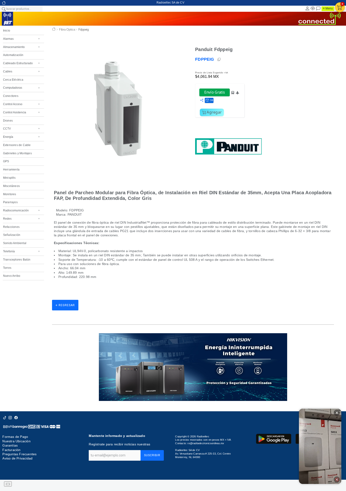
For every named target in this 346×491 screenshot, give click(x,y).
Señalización (11, 235)
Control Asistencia (21, 112)
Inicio (6, 30)
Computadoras (21, 87)
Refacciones (11, 227)
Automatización (13, 55)
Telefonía (21, 251)
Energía (21, 137)
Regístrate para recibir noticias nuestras (119, 444)
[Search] (3, 9)
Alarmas (21, 38)
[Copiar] (219, 59)
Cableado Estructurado (21, 63)
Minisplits (9, 177)
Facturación (11, 450)
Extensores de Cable (17, 145)
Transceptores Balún (17, 259)
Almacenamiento (21, 47)
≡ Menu (328, 8)
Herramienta (11, 169)
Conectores (10, 96)
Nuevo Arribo (11, 275)
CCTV (21, 128)
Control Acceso (21, 104)
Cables (21, 71)
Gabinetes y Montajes (17, 153)
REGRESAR (65, 305)
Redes (21, 218)
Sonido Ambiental (14, 243)
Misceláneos (11, 186)
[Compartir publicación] (201, 100)
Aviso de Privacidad (17, 458)
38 (211, 100)
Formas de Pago (15, 437)
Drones (8, 120)
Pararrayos (10, 202)
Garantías (10, 445)
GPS (6, 161)
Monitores (9, 194)
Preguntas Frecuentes (19, 454)
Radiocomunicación (21, 210)
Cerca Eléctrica (13, 79)
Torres (7, 267)
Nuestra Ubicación (16, 441)
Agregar (214, 112)
